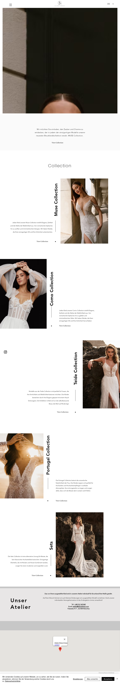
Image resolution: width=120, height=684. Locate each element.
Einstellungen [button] (78, 679)
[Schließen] (117, 679)
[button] (10, 5)
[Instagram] (5, 352)
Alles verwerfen (92, 679)
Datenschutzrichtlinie (12, 681)
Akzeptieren (108, 679)
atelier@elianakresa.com (81, 606)
